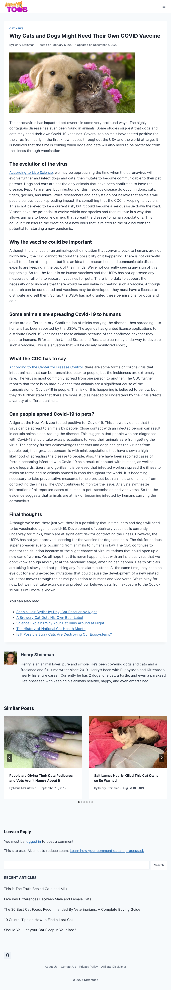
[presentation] (43, 742)
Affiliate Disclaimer (113, 966)
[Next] (161, 758)
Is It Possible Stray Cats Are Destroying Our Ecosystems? (64, 634)
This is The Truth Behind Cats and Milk (35, 889)
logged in (33, 841)
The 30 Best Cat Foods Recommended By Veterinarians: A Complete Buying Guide (72, 909)
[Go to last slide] (9, 758)
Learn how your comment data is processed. (107, 851)
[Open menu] (164, 6)
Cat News (16, 28)
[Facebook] (7, 955)
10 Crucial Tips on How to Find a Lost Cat (38, 920)
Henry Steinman (23, 44)
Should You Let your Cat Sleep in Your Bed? (40, 930)
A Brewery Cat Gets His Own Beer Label (49, 617)
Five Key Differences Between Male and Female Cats (47, 899)
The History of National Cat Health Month (51, 629)
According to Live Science (31, 172)
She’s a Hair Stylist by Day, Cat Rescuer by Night (56, 612)
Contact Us (68, 966)
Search (159, 865)
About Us (51, 966)
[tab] (79, 802)
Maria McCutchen (24, 788)
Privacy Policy (88, 966)
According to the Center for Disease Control (46, 367)
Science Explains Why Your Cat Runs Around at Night (60, 623)
